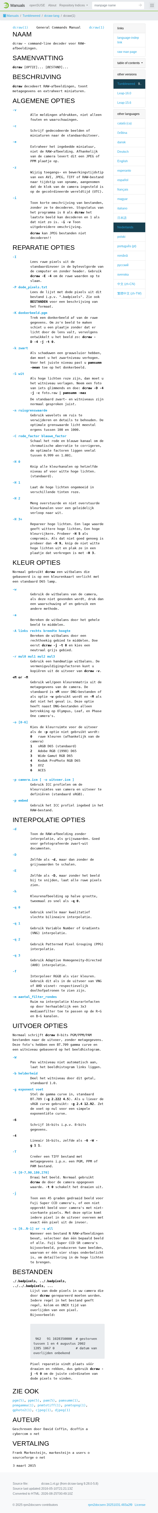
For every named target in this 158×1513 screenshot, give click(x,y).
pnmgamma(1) (23, 1405)
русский (123, 265)
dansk (121, 142)
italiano (122, 208)
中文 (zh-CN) (126, 284)
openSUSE (37, 5)
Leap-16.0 (124, 93)
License (140, 1504)
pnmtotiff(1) (49, 1405)
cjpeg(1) (43, 1410)
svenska (123, 274)
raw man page (127, 51)
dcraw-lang (51, 15)
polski (121, 236)
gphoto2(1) (22, 1410)
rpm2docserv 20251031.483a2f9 (110, 1504)
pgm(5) (18, 1400)
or (33, 1228)
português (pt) (126, 246)
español (122, 180)
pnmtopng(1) (75, 1405)
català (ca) (124, 123)
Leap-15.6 (124, 102)
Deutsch (123, 151)
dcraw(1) (20, 27)
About (52, 5)
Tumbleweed (31, 15)
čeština (122, 132)
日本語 (122, 217)
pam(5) (49, 1400)
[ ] (43, 780)
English (122, 161)
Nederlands (125, 227)
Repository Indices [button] (72, 5)
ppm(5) (34, 1400)
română (122, 255)
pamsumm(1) (68, 1400)
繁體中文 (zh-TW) (129, 293)
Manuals (12, 15)
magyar (122, 199)
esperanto (124, 170)
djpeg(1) (62, 1410)
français (122, 189)
